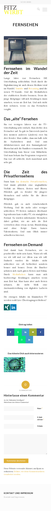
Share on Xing (7, 307)
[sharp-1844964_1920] (25, 50)
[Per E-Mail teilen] (33, 332)
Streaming (33, 88)
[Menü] (43, 9)
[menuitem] (37, 9)
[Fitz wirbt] (21, 9)
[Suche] (37, 9)
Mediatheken (19, 274)
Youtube (19, 88)
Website (40, 426)
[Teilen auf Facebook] (10, 332)
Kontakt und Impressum (14, 497)
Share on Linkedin (13, 307)
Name (40, 408)
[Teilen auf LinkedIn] (25, 332)
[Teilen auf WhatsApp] (18, 332)
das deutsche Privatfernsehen (31, 181)
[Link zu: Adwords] (14, 364)
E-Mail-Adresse (40, 418)
